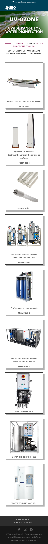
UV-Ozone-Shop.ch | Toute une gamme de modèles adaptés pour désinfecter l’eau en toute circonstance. (24, 537)
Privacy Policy (22, 519)
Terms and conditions (23, 522)
